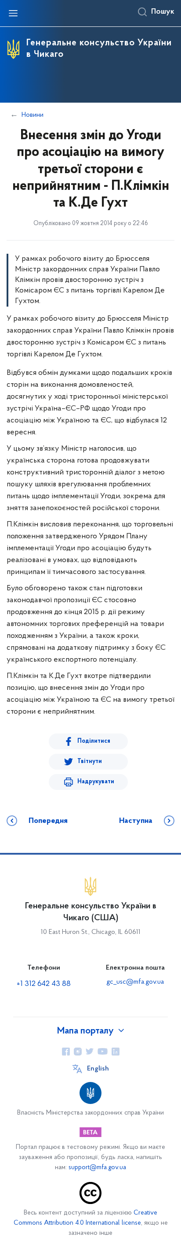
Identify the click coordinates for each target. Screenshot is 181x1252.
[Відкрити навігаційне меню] (13, 13)
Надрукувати (95, 781)
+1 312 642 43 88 (44, 984)
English (98, 1068)
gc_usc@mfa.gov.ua (135, 981)
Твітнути (89, 761)
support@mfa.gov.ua (97, 1167)
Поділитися (93, 741)
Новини (32, 115)
